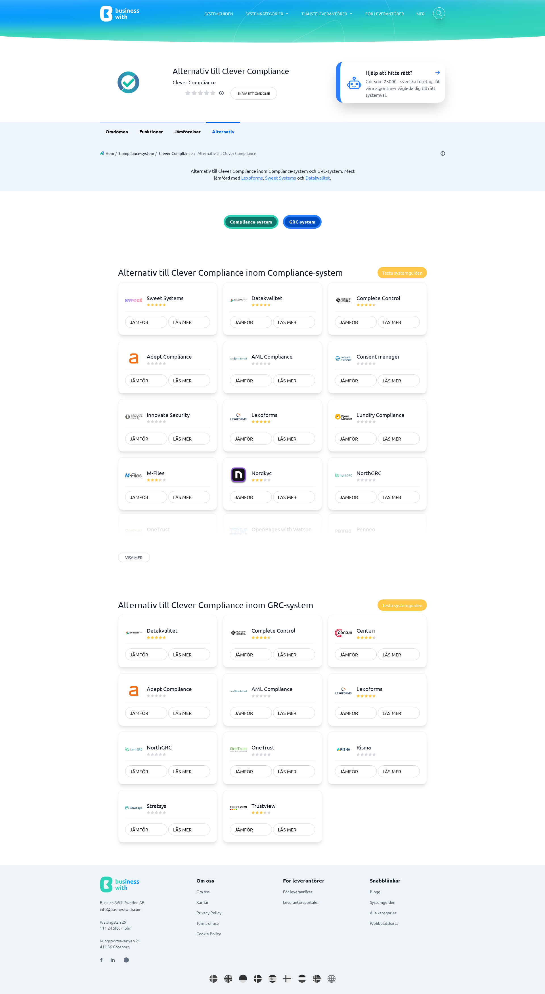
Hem (110, 153)
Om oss (202, 891)
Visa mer (134, 557)
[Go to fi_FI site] (287, 979)
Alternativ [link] (223, 131)
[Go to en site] (332, 979)
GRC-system (302, 222)
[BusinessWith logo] (119, 14)
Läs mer (182, 322)
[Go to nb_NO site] (317, 979)
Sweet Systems (280, 177)
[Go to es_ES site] (272, 979)
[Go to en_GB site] (228, 979)
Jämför (139, 322)
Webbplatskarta (384, 923)
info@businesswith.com (120, 909)
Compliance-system (136, 153)
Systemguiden (382, 902)
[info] (221, 93)
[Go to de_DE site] (243, 979)
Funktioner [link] (151, 131)
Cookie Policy (208, 933)
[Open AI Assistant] (126, 960)
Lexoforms (252, 177)
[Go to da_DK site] (258, 979)
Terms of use (207, 923)
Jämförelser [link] (187, 131)
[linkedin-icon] (112, 960)
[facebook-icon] (101, 960)
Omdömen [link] (117, 131)
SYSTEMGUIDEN (218, 13)
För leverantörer (297, 891)
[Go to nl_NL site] (302, 979)
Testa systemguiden (402, 272)
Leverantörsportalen (301, 902)
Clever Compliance (176, 153)
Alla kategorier (383, 912)
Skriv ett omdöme (254, 93)
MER (420, 13)
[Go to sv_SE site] (213, 979)
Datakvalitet (317, 177)
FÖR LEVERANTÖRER (384, 13)
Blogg (375, 891)
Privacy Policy (208, 912)
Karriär (202, 902)
